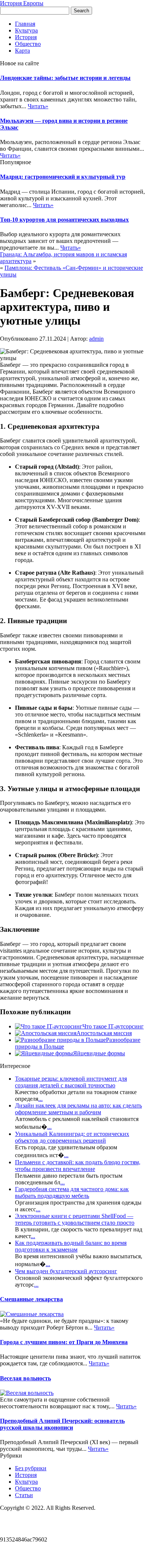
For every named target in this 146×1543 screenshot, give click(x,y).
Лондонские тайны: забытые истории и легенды (65, 78)
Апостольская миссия (104, 1033)
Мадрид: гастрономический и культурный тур (62, 177)
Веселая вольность (25, 1378)
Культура (26, 30)
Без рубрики (30, 1468)
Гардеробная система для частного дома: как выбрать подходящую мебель (72, 1192)
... (40, 1099)
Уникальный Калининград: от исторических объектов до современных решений (72, 1137)
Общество (28, 44)
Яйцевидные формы (99, 1053)
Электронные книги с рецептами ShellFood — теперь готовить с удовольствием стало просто (74, 1219)
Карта (22, 50)
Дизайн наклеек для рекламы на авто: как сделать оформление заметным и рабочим (78, 1108)
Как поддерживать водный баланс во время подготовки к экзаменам (71, 1246)
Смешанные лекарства (31, 1299)
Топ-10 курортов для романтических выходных (64, 219)
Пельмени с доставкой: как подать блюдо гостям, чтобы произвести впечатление (77, 1165)
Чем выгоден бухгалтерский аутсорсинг (66, 1271)
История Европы (21, 3)
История (26, 37)
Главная (25, 24)
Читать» (38, 106)
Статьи (24, 1495)
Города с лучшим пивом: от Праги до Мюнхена (64, 1342)
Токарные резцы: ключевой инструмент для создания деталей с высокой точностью (71, 1081)
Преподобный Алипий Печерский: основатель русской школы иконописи (62, 1424)
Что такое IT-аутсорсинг (113, 1026)
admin (96, 338)
